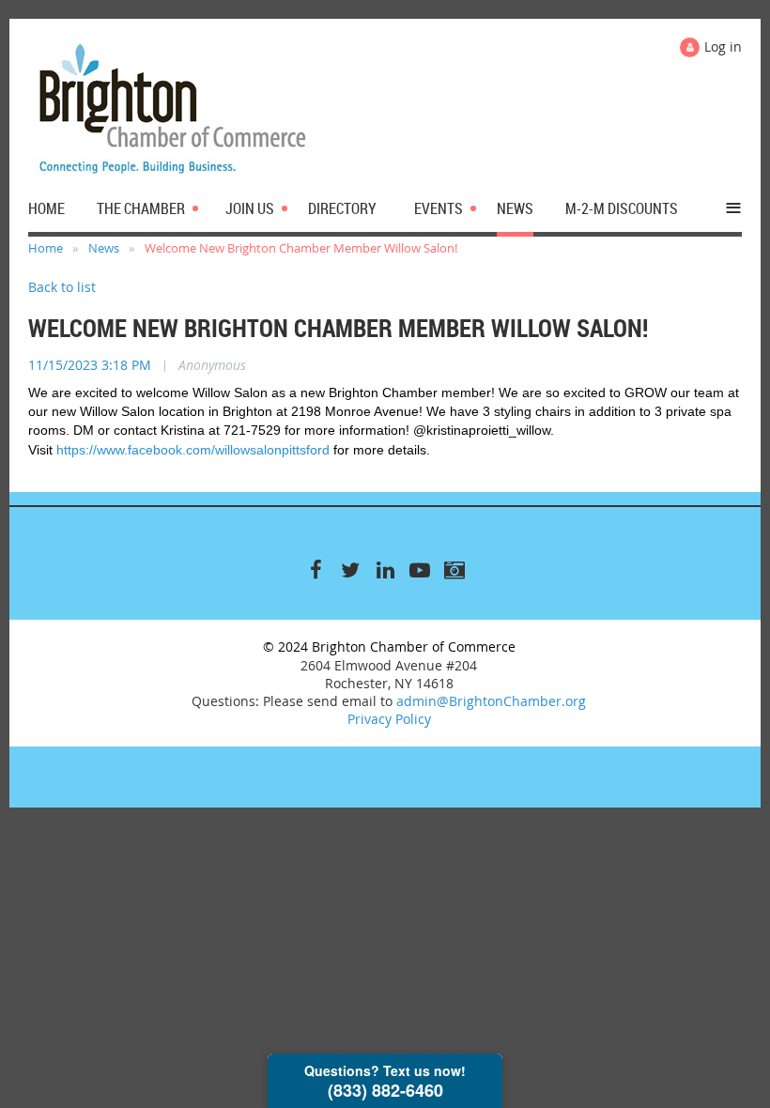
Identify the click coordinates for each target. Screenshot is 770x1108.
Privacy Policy (389, 719)
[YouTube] (420, 569)
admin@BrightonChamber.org (491, 701)
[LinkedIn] (385, 569)
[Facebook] (316, 569)
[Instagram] (455, 569)
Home (45, 247)
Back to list (62, 287)
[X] (350, 569)
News (103, 247)
